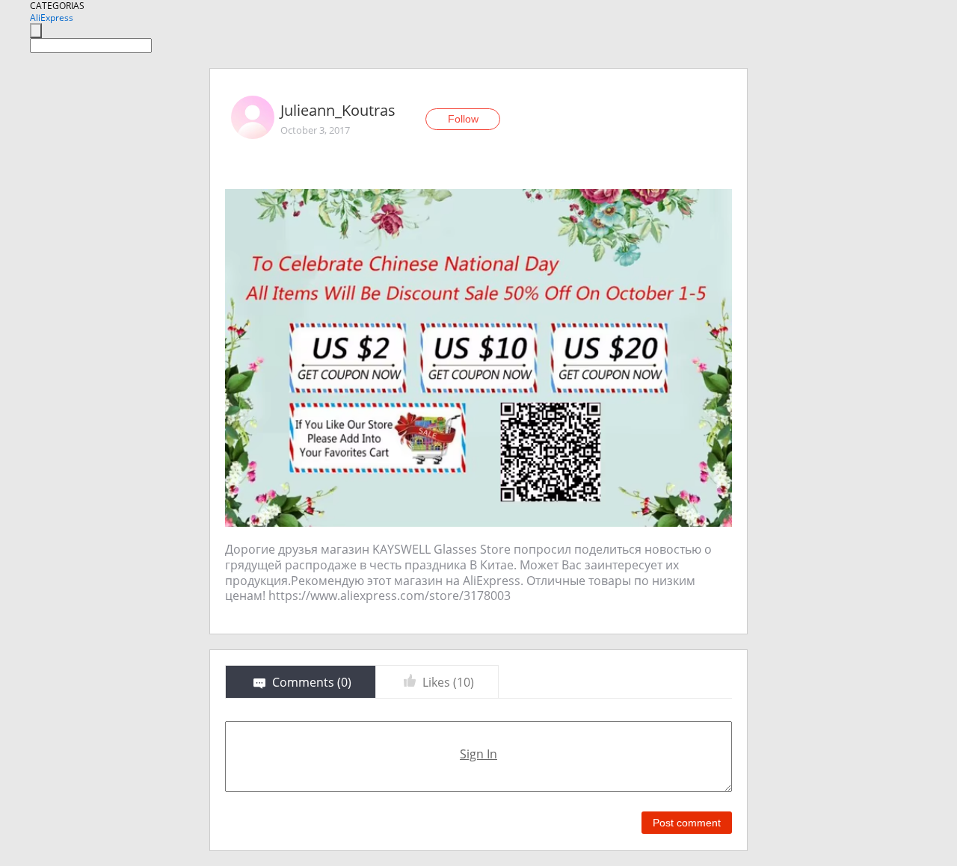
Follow (463, 119)
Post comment (687, 823)
